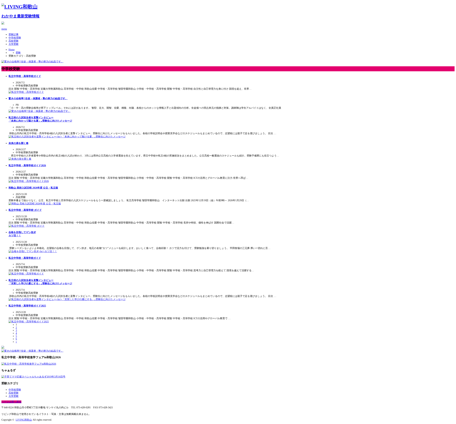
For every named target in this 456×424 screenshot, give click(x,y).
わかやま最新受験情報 (20, 16)
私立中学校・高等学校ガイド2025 (27, 305)
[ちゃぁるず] (33, 376)
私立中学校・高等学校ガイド (25, 76)
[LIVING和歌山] (19, 6)
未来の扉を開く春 (18, 143)
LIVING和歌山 (24, 419)
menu (4, 29)
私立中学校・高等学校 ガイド (25, 210)
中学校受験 (15, 37)
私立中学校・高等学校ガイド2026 (27, 165)
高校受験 (14, 41)
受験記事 (14, 34)
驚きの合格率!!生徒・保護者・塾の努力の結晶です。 (38, 98)
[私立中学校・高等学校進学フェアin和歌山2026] (28, 364)
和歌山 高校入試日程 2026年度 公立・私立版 (33, 187)
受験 (18, 52)
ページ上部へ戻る (11, 401)
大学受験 (14, 44)
